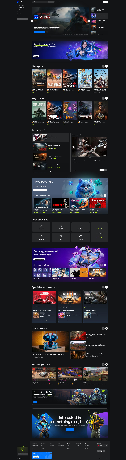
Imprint (107, 458)
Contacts (86, 446)
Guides (68, 449)
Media (68, 443)
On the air (59, 446)
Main (41, 445)
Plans (41, 446)
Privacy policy (89, 458)
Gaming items (52, 445)
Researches (87, 449)
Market (51, 443)
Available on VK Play (35, 445)
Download (42, 448)
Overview (77, 445)
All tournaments (78, 446)
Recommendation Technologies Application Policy (98, 458)
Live (59, 443)
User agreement (84, 458)
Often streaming (61, 445)
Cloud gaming (43, 443)
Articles (68, 448)
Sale (32, 448)
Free (32, 446)
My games (33, 449)
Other (86, 443)
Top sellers (37, 130)
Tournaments (78, 443)
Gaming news (69, 446)
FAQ (41, 449)
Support (86, 448)
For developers (87, 445)
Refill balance (52, 446)
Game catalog (34, 443)
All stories (68, 445)
